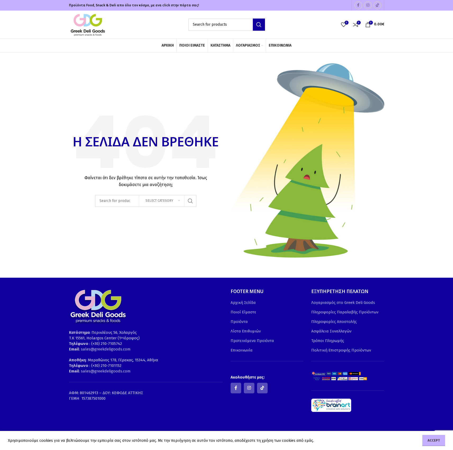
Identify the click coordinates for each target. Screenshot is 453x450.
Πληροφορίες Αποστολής (334, 321)
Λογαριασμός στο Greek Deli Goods (343, 302)
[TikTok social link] (377, 5)
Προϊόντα (239, 321)
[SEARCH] (259, 25)
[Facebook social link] (358, 5)
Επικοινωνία (242, 350)
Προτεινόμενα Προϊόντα (252, 340)
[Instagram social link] (368, 5)
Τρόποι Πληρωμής (327, 340)
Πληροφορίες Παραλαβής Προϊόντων (344, 312)
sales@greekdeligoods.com (106, 349)
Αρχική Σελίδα (243, 302)
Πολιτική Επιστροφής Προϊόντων (341, 350)
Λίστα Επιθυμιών (246, 331)
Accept (434, 440)
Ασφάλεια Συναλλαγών (331, 331)
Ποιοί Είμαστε (243, 312)
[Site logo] (87, 24)
